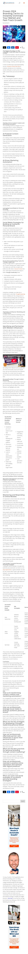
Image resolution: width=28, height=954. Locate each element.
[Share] (8, 47)
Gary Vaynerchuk (7, 569)
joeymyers (6, 23)
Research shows (18, 269)
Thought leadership (20, 294)
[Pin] (17, 47)
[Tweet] (4, 47)
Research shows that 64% (13, 66)
